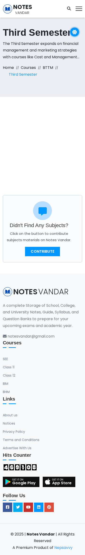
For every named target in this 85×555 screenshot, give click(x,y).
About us (10, 415)
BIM (5, 383)
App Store (62, 483)
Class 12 (9, 375)
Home (8, 67)
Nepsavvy (63, 547)
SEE (5, 359)
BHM (6, 392)
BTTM (48, 67)
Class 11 (8, 367)
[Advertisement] (42, 141)
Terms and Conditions (21, 439)
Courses (28, 67)
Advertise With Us (17, 448)
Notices (9, 423)
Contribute (42, 251)
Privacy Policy (14, 431)
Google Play (24, 483)
